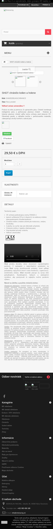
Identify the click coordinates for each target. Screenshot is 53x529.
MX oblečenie (7, 406)
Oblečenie (5, 419)
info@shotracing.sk (19, 513)
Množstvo (8, 160)
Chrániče (5, 422)
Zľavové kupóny (8, 493)
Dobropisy (6, 484)
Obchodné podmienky (10, 445)
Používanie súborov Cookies (13, 467)
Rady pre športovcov (10, 454)
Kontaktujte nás (23, 5)
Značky (4, 458)
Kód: (3, 98)
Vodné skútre (7, 425)
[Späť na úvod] (4, 62)
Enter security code (32, 382)
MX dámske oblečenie (10, 416)
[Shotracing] (26, 16)
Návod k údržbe (8, 461)
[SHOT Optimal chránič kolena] (20, 81)
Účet (4, 476)
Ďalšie (40, 82)
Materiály (5, 448)
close (4, 522)
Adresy (4, 487)
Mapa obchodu (7, 470)
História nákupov (8, 480)
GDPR (4, 464)
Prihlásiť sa (46, 5)
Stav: (4, 102)
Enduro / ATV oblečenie (11, 413)
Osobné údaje (7, 490)
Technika (5, 429)
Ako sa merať (7, 451)
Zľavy (4, 432)
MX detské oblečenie (10, 410)
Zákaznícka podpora (9, 442)
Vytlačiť (8, 143)
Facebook (8, 138)
